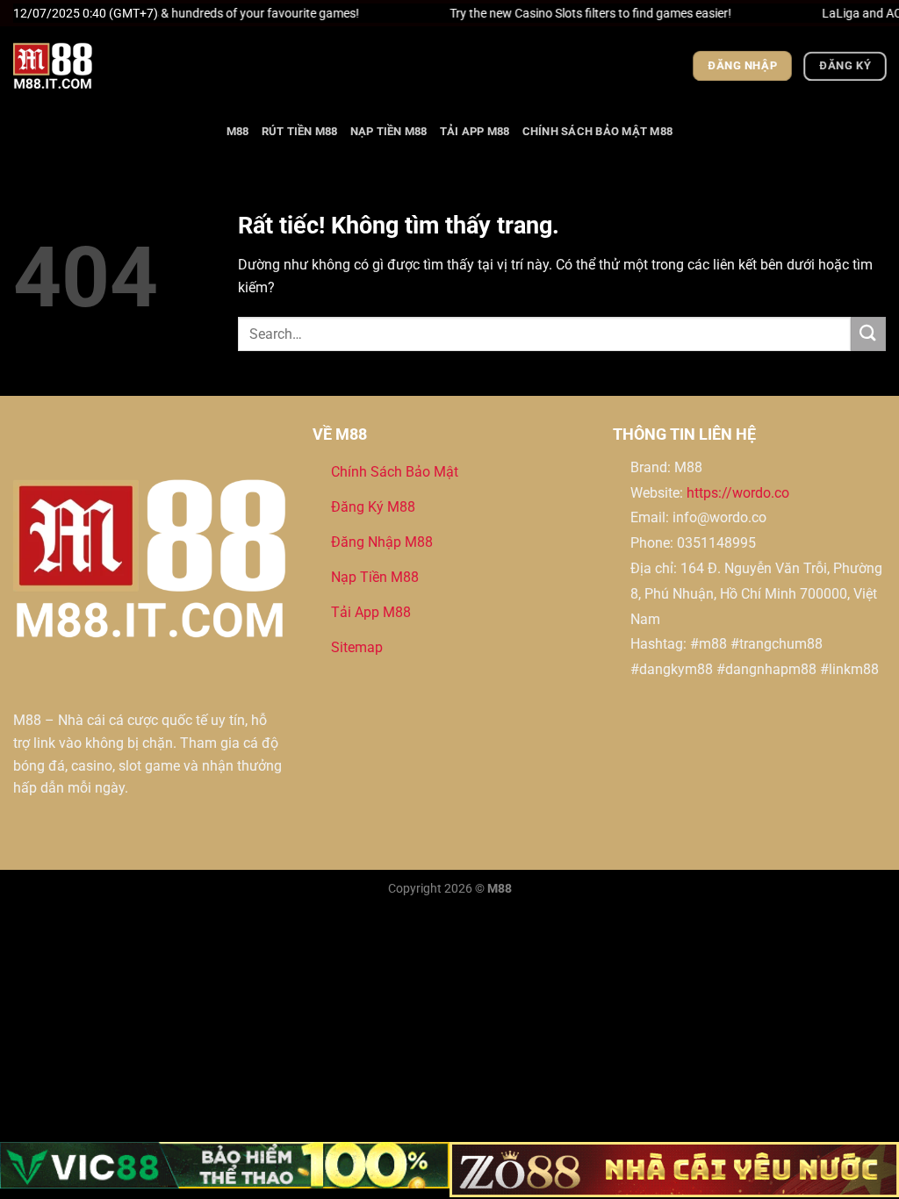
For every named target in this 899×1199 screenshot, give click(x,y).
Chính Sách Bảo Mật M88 (597, 131)
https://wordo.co (738, 493)
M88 (238, 131)
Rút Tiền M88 (300, 131)
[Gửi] (868, 334)
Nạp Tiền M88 (389, 131)
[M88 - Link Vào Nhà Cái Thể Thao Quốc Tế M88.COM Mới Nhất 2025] (101, 65)
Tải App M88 (475, 131)
